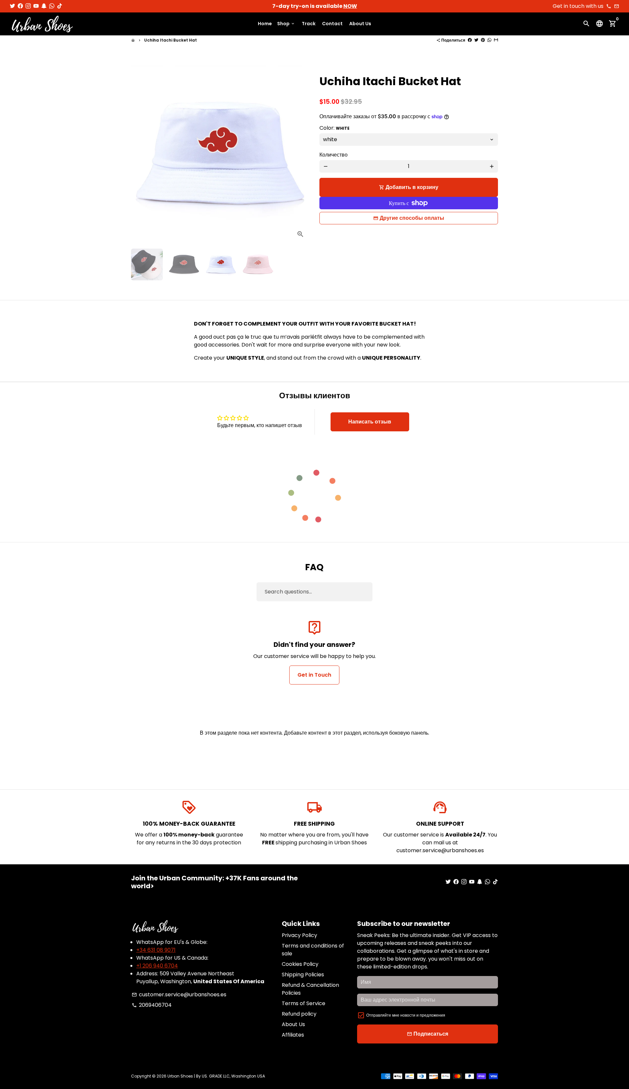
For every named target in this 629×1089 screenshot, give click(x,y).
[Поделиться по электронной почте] (496, 40)
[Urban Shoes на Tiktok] (59, 6)
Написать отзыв (369, 421)
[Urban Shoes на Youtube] (36, 6)
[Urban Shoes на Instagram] (28, 6)
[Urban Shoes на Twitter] (12, 6)
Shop (286, 24)
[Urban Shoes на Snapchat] (44, 6)
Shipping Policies (303, 974)
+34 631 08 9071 (156, 950)
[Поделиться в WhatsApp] (489, 40)
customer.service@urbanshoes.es (179, 994)
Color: (334, 128)
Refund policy (299, 1014)
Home (265, 24)
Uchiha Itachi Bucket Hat (170, 40)
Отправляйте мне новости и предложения (405, 1015)
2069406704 (152, 1005)
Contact (332, 24)
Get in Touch (314, 675)
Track (308, 24)
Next (301, 154)
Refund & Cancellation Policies (310, 989)
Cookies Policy (300, 964)
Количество (333, 155)
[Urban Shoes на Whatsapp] (51, 6)
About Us (360, 24)
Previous (140, 154)
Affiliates (293, 1035)
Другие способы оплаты (412, 218)
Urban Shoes (180, 1076)
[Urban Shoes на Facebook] (20, 6)
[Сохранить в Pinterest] (483, 40)
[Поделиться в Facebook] (470, 40)
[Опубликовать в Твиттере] (476, 40)
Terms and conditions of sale (313, 949)
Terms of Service (303, 1003)
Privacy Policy (299, 935)
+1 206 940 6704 (157, 965)
